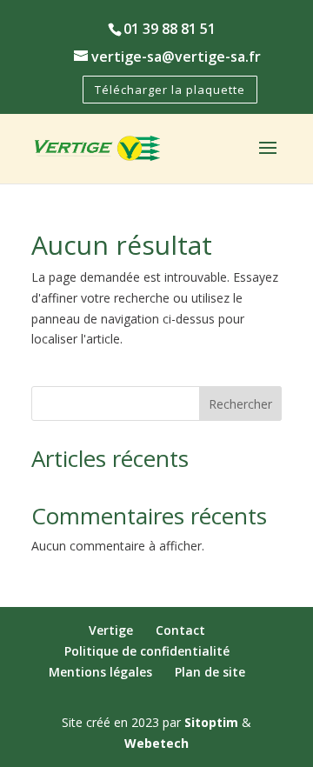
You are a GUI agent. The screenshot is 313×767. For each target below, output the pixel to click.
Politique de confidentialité (147, 651)
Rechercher (240, 404)
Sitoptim (211, 722)
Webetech (156, 743)
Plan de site (210, 672)
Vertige (111, 630)
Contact (180, 630)
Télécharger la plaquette (170, 89)
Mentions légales (100, 672)
